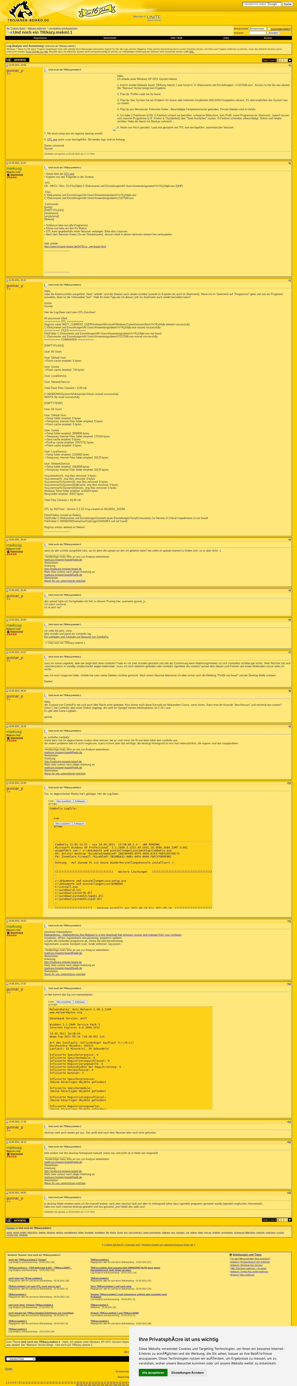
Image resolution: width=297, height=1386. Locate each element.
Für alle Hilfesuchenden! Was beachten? (250, 1258)
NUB (179, 38)
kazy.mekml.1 (135, 1232)
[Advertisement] (78, 102)
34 (96, 1382)
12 (29, 1382)
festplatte (89, 1232)
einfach (59, 1232)
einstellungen (70, 1232)
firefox (113, 1232)
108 (115, 1385)
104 (98, 1385)
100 (81, 1385)
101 (85, 1385)
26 (72, 1382)
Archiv (9, 1368)
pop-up (207, 1232)
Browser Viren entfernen (242, 1275)
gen (125, 1232)
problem (216, 1232)
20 (53, 1382)
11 (26, 1382)
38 (108, 1382)
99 (77, 1385)
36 (102, 1382)
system (280, 1232)
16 (41, 1382)
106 (106, 1385)
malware (166, 1232)
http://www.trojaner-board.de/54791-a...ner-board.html (75, 246)
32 (90, 1382)
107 (111, 1385)
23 (62, 1382)
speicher (260, 1232)
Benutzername (241, 28)
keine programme (152, 1232)
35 (99, 1382)
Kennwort (238, 33)
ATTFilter (52, 804)
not (187, 1232)
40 (114, 1382)
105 (102, 1385)
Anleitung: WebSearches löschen (246, 1265)
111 (127, 1385)
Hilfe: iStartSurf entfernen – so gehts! (248, 1268)
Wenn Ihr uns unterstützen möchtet (64, 580)
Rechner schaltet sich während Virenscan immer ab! (167, 1245)
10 (23, 1382)
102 (90, 1385)
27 (75, 1382)
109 (119, 1385)
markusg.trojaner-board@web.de (63, 559)
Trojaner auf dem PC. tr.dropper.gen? (122, 1245)
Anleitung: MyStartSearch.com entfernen (250, 1262)
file (107, 1232)
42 (120, 1382)
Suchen (268, 38)
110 (123, 1385)
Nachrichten (109, 38)
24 (65, 1382)
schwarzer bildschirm (244, 1232)
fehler (80, 1232)
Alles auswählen (64, 801)
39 (111, 1382)
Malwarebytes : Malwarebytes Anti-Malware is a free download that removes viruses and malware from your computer (112, 934)
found (120, 1232)
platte (200, 1232)
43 (123, 1382)
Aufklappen (80, 801)
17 (44, 1382)
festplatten (100, 1232)
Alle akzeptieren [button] (153, 1372)
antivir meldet (19, 1232)
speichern (270, 1232)
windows (23, 1235)
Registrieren (40, 38)
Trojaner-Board (17, 28)
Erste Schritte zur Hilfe (37, 51)
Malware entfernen (37, 28)
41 (117, 1382)
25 (68, 1382)
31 (87, 1382)
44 (126, 1382)
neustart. (180, 1232)
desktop (51, 1232)
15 (38, 1382)
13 (32, 1382)
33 (93, 1382)
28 (78, 1382)
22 (59, 1382)
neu (173, 1232)
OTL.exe (52, 139)
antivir (9, 1232)
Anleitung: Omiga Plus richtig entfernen (249, 1271)
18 (47, 1382)
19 (50, 1382)
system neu (12, 1235)
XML (191, 51)
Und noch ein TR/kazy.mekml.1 (60, 46)
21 (56, 1382)
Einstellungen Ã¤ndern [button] (188, 1372)
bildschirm (32, 1232)
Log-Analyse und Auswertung (63, 28)
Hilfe (173, 38)
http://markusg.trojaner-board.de (63, 568)
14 (35, 1382)
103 (94, 1385)
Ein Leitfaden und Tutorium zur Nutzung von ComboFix (76, 636)
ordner (193, 1232)
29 (81, 1382)
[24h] (226, 38)
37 (105, 1382)
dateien (42, 1232)
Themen (10, 1228)
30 (84, 1382)
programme (227, 1232)
